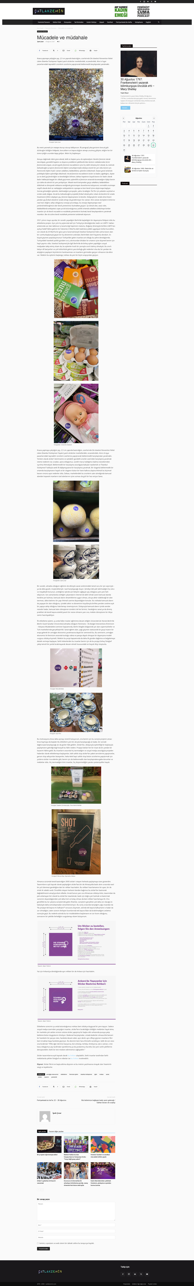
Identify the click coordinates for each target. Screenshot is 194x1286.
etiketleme (64, 1074)
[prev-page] (38, 1189)
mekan (101, 1074)
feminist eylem (73, 1074)
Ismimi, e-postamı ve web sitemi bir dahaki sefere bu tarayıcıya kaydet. (66, 1243)
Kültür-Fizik (57, 22)
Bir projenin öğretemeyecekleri (47, 1155)
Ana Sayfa (40, 28)
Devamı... (125, 108)
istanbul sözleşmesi (86, 1074)
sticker (40, 1077)
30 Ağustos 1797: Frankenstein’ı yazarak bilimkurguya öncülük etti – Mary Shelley (137, 84)
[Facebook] (140, 1)
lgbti (95, 1074)
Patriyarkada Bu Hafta (124, 22)
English (148, 22)
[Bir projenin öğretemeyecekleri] (49, 1144)
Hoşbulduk (126, 1284)
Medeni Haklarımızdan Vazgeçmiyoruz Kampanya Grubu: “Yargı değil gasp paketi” (75, 1157)
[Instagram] (144, 1)
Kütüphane (139, 22)
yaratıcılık (54, 1077)
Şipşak (101, 22)
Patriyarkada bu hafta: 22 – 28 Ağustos (51, 1100)
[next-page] (42, 1189)
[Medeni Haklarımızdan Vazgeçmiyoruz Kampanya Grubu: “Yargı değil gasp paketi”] (76, 1144)
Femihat (110, 22)
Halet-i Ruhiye (91, 22)
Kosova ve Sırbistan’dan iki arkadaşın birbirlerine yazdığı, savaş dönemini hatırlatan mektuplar (76, 1183)
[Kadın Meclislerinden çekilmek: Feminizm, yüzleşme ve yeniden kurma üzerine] (103, 1170)
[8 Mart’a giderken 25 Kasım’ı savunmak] (49, 1170)
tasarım (46, 1077)
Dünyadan (67, 22)
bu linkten (72, 1055)
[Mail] (148, 1)
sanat (107, 1074)
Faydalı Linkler (152, 1284)
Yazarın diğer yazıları (56, 1131)
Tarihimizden (78, 22)
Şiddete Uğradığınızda (139, 1284)
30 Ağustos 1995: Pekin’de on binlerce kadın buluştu (142, 169)
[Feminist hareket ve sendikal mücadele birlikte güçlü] (103, 1144)
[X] (151, 1)
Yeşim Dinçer (125, 93)
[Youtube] (155, 1)
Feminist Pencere (44, 22)
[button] (158, 22)
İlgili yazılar (42, 1131)
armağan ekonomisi (52, 1074)
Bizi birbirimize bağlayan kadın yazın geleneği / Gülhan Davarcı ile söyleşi (98, 1101)
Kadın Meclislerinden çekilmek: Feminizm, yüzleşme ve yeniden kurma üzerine (101, 1183)
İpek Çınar (40, 41)
